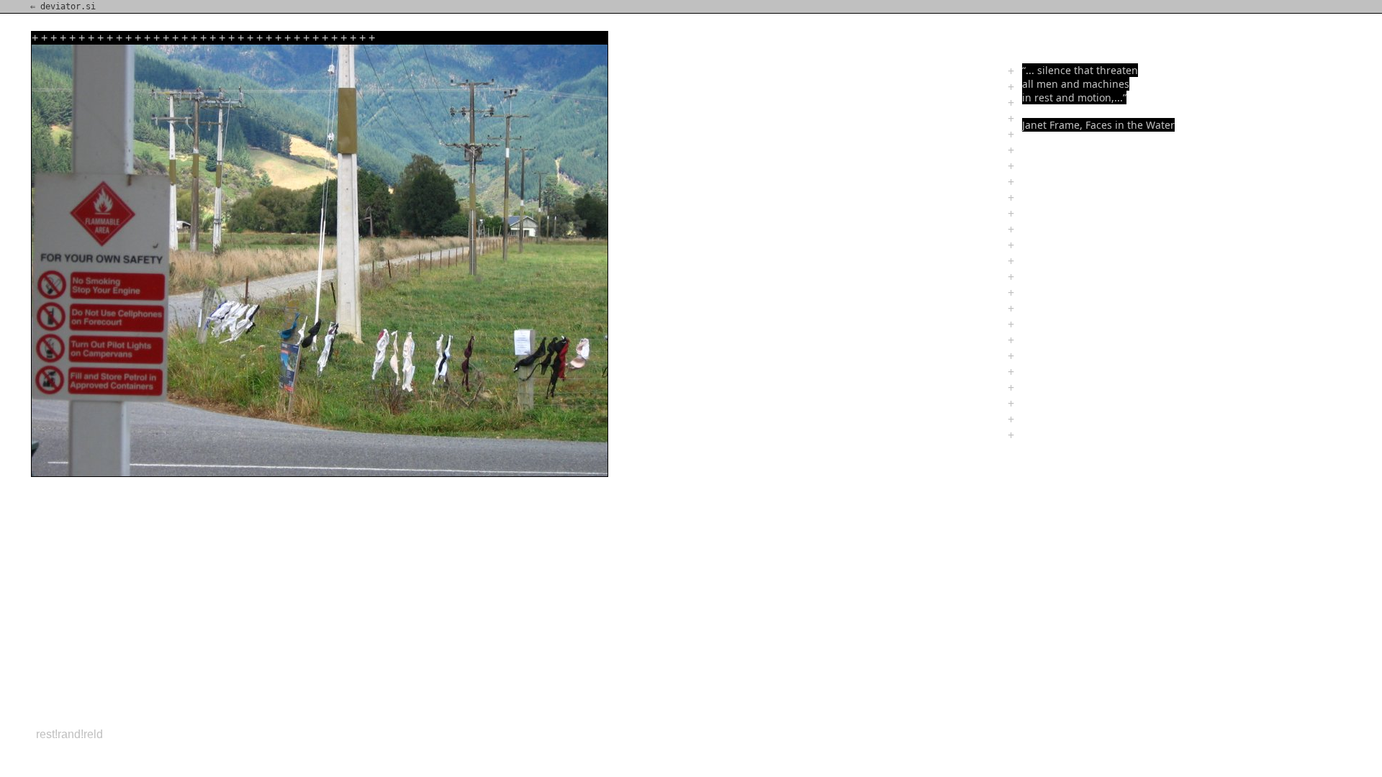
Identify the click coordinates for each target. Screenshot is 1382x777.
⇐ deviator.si (63, 6)
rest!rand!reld (69, 734)
